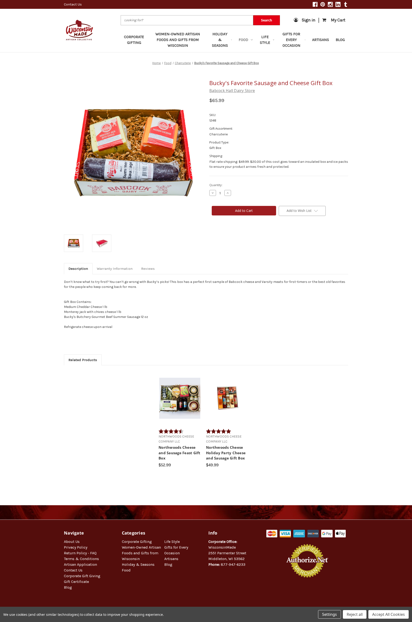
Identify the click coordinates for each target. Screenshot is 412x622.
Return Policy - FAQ (80, 553)
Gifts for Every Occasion (291, 40)
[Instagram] (330, 4)
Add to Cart (180, 402)
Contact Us (73, 4)
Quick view (180, 394)
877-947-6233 (233, 564)
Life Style (265, 40)
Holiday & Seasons (220, 40)
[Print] (228, 234)
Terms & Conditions (81, 558)
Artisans (320, 39)
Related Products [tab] (82, 360)
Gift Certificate (76, 581)
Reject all (355, 614)
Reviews (148, 268)
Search (266, 20)
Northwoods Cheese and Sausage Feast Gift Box (180, 452)
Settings (329, 614)
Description (78, 268)
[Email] (219, 234)
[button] (307, 593)
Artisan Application (80, 564)
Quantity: (215, 185)
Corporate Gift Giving (82, 576)
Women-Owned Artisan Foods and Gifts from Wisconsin (177, 40)
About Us (72, 541)
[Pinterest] (322, 4)
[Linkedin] (337, 4)
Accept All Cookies (388, 614)
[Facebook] (315, 4)
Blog (340, 39)
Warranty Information (115, 268)
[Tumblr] (345, 4)
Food (243, 39)
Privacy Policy (75, 547)
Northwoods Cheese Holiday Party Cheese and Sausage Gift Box (226, 452)
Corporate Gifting (134, 40)
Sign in (308, 20)
